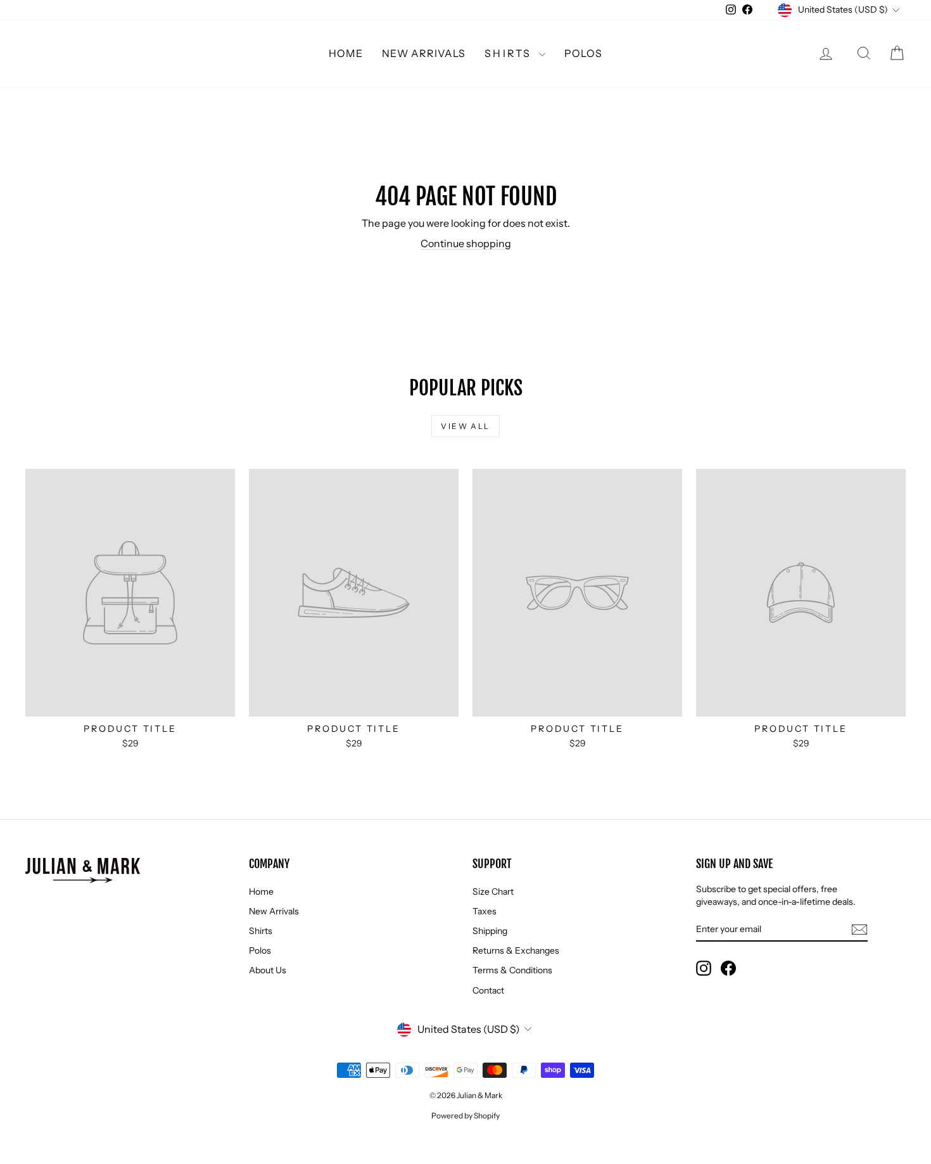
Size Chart (493, 891)
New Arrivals (424, 53)
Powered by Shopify (465, 1115)
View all (465, 426)
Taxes (484, 911)
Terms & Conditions (512, 970)
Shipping (489, 931)
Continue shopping (466, 243)
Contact (488, 990)
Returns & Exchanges (515, 950)
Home (346, 53)
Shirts (509, 53)
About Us (267, 970)
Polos (583, 53)
